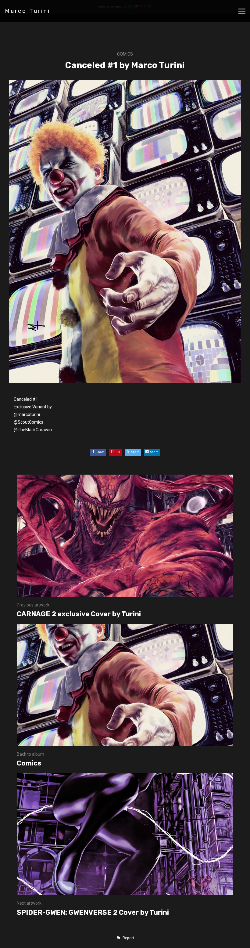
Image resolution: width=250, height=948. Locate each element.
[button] (125, 938)
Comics (125, 54)
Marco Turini (27, 11)
